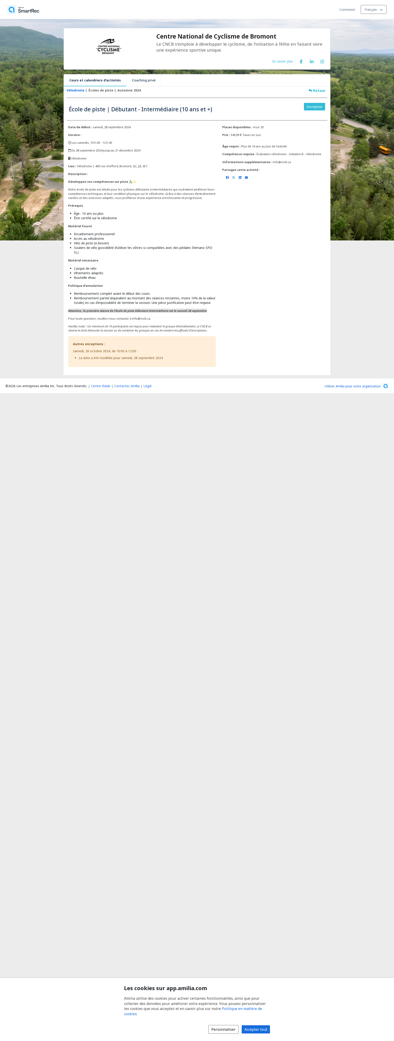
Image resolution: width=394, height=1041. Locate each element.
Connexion (347, 9)
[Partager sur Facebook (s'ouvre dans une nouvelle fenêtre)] (227, 177)
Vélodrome (75, 90)
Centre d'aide (100, 386)
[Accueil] (23, 9)
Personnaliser (223, 1029)
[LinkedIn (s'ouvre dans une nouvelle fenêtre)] (312, 61)
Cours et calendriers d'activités (95, 80)
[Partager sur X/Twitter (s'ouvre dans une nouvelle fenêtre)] (233, 177)
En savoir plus (282, 61)
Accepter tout (255, 1029)
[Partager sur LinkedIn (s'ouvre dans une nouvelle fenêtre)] (240, 177)
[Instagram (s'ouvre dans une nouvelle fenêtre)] (322, 61)
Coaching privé (144, 80)
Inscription (314, 106)
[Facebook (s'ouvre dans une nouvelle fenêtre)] (301, 61)
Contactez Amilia (127, 386)
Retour (319, 90)
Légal (147, 386)
